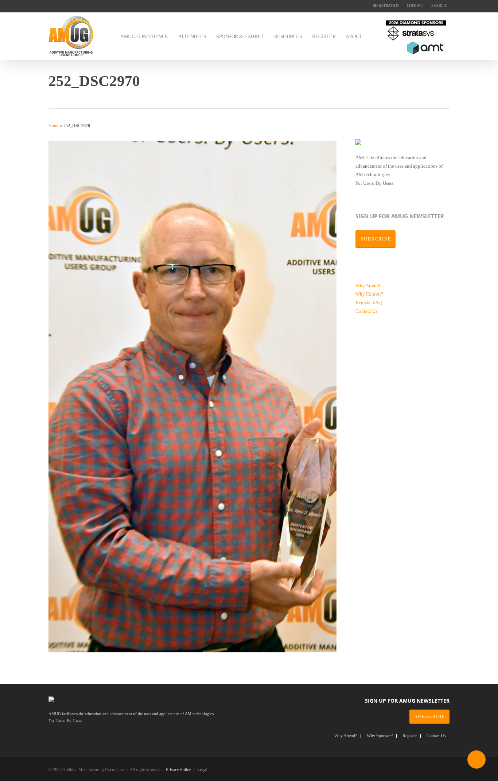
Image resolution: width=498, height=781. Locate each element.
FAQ (377, 302)
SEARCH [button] (438, 5)
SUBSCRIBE (430, 716)
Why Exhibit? (369, 294)
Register (364, 302)
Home (53, 125)
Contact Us (366, 311)
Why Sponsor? (380, 736)
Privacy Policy (178, 769)
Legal (202, 769)
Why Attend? (368, 285)
